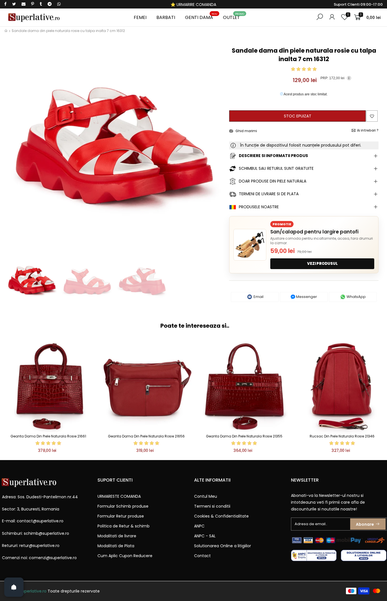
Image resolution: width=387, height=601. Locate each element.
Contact (202, 556)
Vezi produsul (322, 263)
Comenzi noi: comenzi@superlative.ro (39, 558)
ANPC (199, 526)
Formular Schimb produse (122, 506)
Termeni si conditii (212, 506)
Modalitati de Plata (115, 546)
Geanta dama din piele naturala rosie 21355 (244, 436)
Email (258, 296)
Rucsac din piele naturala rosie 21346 (342, 436)
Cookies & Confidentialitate (221, 516)
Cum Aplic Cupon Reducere (124, 556)
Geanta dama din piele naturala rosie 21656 (146, 436)
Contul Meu (205, 496)
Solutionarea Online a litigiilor (222, 546)
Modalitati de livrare (116, 536)
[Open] (14, 587)
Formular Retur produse (120, 516)
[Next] (215, 148)
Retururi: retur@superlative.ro (30, 545)
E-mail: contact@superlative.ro (32, 521)
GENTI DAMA (201, 16)
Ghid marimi (246, 130)
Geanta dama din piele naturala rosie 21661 (48, 436)
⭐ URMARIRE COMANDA (193, 4)
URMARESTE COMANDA (119, 496)
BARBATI (165, 17)
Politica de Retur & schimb (123, 526)
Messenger (306, 296)
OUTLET (233, 16)
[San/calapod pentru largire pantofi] (249, 245)
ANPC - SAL (205, 536)
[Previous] (13, 148)
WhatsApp (356, 296)
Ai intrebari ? (368, 130)
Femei (140, 17)
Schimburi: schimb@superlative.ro (35, 533)
